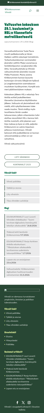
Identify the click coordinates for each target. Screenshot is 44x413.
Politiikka (10, 344)
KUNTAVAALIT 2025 (22, 164)
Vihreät (7, 406)
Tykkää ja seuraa (14, 188)
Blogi (31, 42)
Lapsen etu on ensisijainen (18, 259)
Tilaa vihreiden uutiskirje (17, 200)
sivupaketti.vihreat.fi (21, 406)
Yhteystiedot (11, 340)
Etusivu (9, 336)
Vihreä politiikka (14, 181)
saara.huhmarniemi (11, 42)
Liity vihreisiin (13, 194)
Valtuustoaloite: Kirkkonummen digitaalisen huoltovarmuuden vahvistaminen (21, 272)
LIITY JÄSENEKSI (22, 157)
